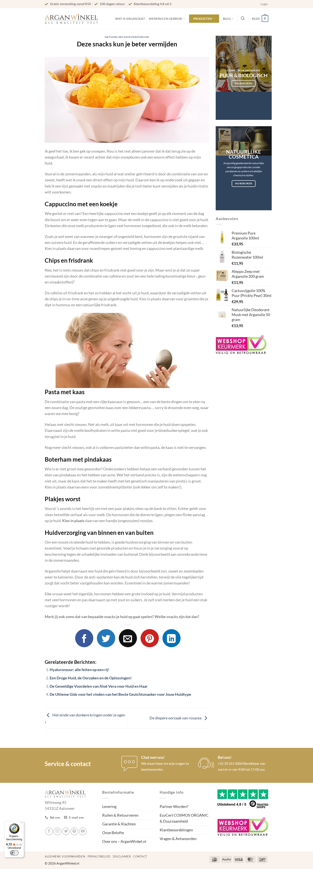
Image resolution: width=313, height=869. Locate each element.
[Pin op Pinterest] (150, 638)
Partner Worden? (174, 806)
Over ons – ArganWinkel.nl (124, 841)
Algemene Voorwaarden (65, 856)
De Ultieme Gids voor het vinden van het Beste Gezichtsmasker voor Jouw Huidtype (120, 694)
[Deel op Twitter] (106, 638)
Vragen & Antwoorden (178, 838)
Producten (202, 18)
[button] (264, 4)
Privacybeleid (99, 856)
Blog (227, 18)
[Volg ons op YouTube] (83, 831)
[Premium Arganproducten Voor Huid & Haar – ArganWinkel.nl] (71, 19)
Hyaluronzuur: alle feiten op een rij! (79, 669)
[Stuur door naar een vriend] (128, 638)
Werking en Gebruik (165, 18)
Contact (140, 856)
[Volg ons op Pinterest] (74, 831)
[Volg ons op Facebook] (49, 831)
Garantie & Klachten (119, 824)
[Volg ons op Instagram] (57, 831)
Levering (109, 806)
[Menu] (21, 823)
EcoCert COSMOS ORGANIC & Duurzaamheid (184, 818)
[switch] (14, 852)
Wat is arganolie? (130, 18)
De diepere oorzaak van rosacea (175, 718)
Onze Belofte (113, 832)
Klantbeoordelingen (176, 830)
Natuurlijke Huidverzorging (127, 37)
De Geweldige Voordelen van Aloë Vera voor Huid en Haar (99, 686)
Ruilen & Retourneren (120, 815)
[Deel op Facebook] (84, 638)
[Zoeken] (242, 18)
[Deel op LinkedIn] (171, 638)
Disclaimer (122, 856)
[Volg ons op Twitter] (66, 831)
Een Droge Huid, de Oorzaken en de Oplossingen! (91, 678)
